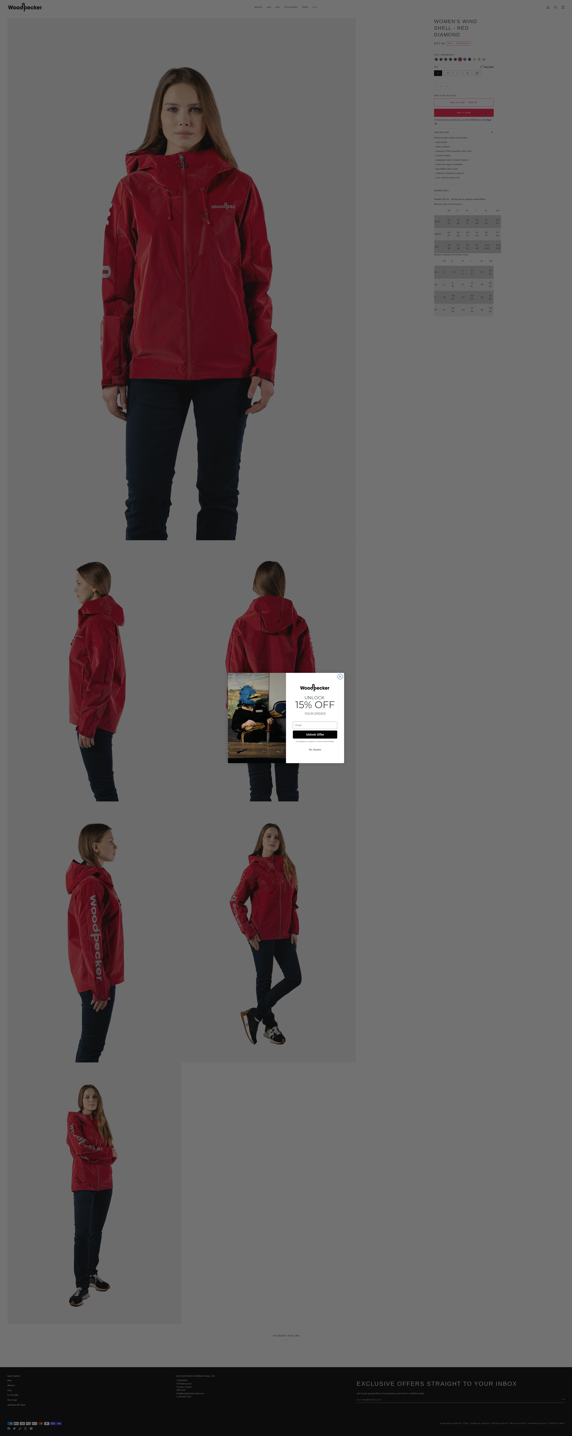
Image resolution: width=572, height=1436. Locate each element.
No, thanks (315, 749)
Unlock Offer (315, 734)
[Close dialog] (340, 676)
